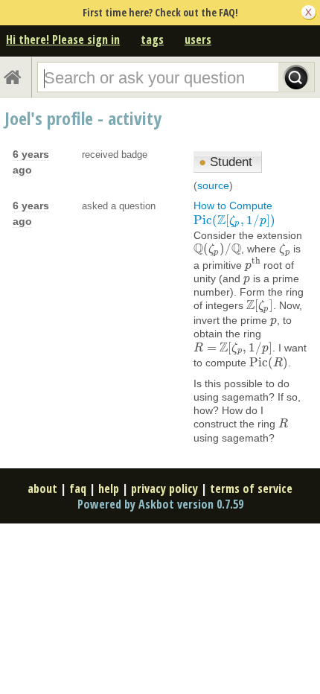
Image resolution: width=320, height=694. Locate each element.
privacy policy (164, 488)
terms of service (251, 488)
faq (77, 488)
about (42, 488)
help (108, 488)
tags (152, 39)
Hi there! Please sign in (63, 39)
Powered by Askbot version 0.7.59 (160, 504)
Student (225, 162)
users (198, 39)
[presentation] (234, 220)
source (213, 185)
